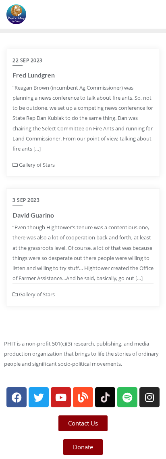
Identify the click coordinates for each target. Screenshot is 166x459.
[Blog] (83, 397)
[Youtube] (61, 397)
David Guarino (33, 215)
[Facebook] (16, 397)
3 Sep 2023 (25, 200)
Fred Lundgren (33, 75)
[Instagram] (149, 397)
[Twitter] (39, 397)
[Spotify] (127, 397)
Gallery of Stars (36, 164)
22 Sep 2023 (27, 60)
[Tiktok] (105, 397)
